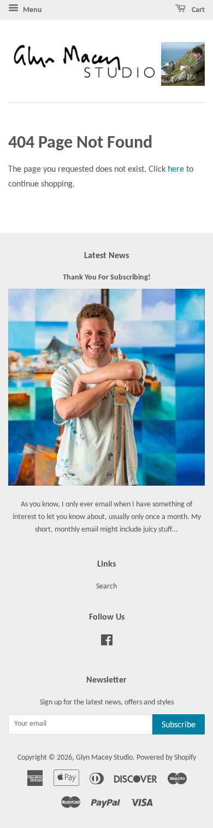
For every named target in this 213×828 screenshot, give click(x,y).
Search (106, 586)
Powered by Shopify (166, 757)
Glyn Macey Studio (104, 757)
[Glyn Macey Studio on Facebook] (106, 642)
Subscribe (179, 725)
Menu (31, 10)
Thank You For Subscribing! (107, 277)
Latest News (106, 256)
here (176, 169)
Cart (197, 10)
